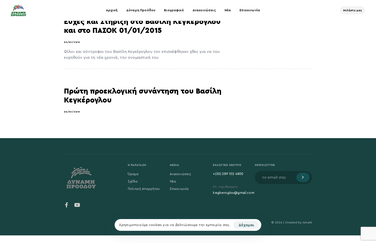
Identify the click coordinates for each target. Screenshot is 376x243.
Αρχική (112, 10)
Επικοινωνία (250, 10)
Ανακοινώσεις (204, 10)
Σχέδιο (133, 181)
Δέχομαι (246, 225)
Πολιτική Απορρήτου (144, 189)
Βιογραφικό (174, 10)
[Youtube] (77, 205)
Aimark (307, 222)
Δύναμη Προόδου (140, 10)
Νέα (228, 10)
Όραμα (133, 174)
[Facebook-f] (66, 205)
